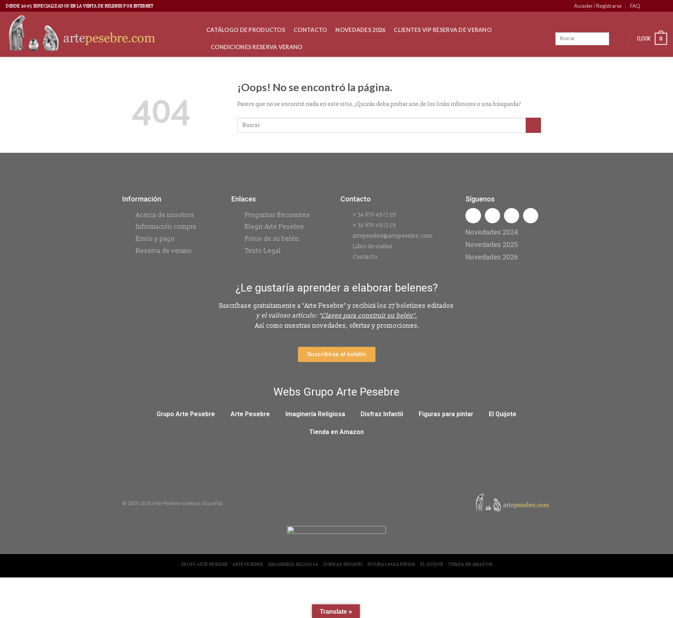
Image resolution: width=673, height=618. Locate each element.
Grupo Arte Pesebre (186, 414)
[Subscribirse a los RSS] (663, 6)
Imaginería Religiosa (315, 414)
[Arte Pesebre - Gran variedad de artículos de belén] (100, 34)
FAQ (635, 6)
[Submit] (533, 125)
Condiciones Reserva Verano (257, 47)
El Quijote (502, 414)
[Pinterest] (530, 215)
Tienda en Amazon (336, 432)
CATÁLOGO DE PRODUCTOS (245, 29)
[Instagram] (492, 215)
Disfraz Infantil (382, 414)
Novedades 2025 (491, 244)
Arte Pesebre (250, 414)
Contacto (310, 29)
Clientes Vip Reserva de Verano (443, 29)
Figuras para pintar (446, 414)
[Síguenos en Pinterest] (656, 6)
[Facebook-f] (473, 215)
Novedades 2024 (491, 232)
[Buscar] (615, 39)
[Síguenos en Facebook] (648, 6)
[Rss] (511, 215)
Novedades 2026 (360, 29)
